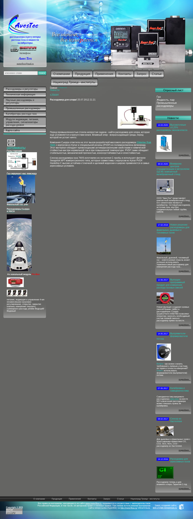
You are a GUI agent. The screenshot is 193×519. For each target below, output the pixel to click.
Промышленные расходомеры (167, 104)
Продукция (57, 499)
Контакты (92, 499)
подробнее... (185, 155)
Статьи (120, 499)
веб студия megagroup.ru (165, 508)
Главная (53, 87)
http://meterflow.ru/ (128, 508)
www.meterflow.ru (93, 503)
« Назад (54, 94)
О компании (39, 499)
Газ (159, 96)
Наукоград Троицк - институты (145, 499)
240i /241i (174, 399)
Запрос (106, 499)
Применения (75, 499)
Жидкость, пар (166, 99)
